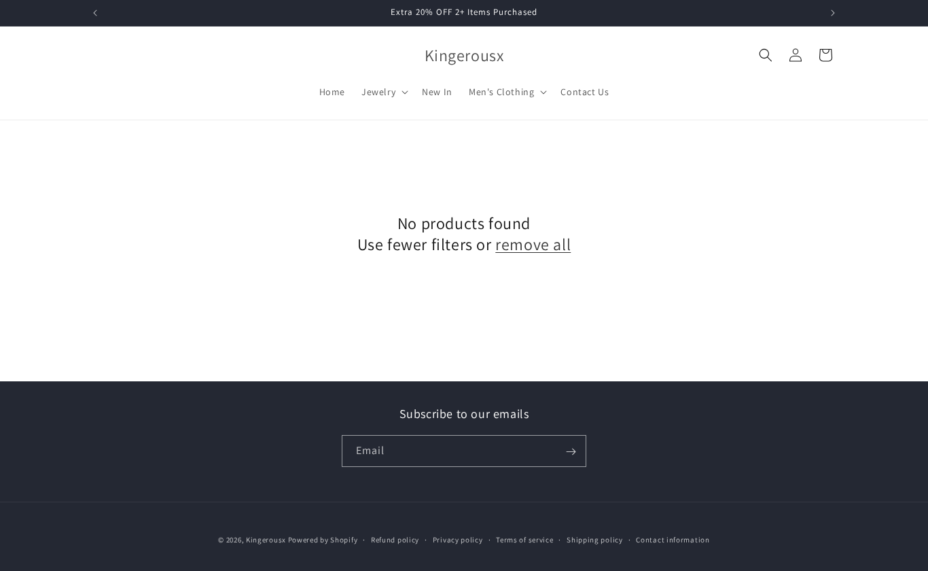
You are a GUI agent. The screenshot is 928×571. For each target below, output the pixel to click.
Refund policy (395, 539)
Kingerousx (266, 539)
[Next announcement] (833, 13)
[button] (383, 91)
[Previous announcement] (95, 13)
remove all (533, 244)
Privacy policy (458, 539)
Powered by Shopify (323, 539)
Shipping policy (595, 539)
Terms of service (524, 539)
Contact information (672, 539)
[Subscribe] (571, 452)
